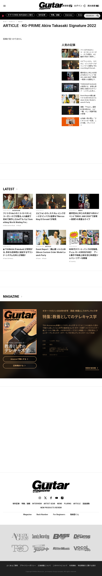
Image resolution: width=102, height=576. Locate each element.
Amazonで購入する (20, 359)
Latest (10, 189)
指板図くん (74, 514)
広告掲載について (44, 566)
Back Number (42, 514)
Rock (19, 225)
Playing (67, 504)
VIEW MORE (92, 368)
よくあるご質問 (12, 566)
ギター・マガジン (9, 21)
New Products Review (51, 508)
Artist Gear (49, 504)
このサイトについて (60, 566)
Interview (68, 15)
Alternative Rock (9, 225)
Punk (39, 258)
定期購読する (19, 365)
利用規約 (72, 566)
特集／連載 (55, 15)
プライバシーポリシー (28, 566)
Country (73, 261)
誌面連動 (86, 504)
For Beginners (59, 514)
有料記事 (41, 15)
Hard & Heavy (8, 258)
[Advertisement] (51, 411)
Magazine (13, 296)
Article (20, 21)
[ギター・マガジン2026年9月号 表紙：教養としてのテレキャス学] (20, 353)
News (80, 210)
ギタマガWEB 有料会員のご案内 (20, 15)
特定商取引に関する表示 (87, 566)
